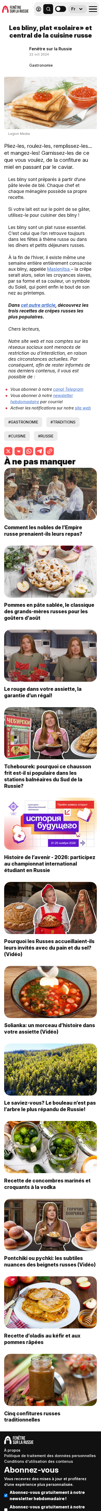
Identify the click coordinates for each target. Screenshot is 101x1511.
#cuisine (17, 436)
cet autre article (38, 305)
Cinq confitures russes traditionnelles (32, 1416)
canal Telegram (68, 389)
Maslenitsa (59, 269)
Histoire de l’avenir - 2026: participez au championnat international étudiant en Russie (49, 863)
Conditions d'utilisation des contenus (38, 1461)
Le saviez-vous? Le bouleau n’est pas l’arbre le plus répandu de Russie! (50, 1106)
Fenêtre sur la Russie (50, 48)
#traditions (63, 422)
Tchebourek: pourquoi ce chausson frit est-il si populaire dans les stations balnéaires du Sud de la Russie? (47, 776)
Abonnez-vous (31, 1469)
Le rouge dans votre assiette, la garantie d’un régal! (43, 692)
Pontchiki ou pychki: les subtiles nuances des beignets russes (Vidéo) (50, 1261)
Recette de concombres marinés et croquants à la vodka (47, 1184)
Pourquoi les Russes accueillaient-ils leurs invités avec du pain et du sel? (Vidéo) (49, 947)
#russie (45, 436)
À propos (12, 1450)
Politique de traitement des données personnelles (50, 1455)
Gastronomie (41, 65)
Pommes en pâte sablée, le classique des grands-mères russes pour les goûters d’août (49, 611)
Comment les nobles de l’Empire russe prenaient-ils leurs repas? (43, 530)
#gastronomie (23, 422)
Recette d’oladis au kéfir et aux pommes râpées (42, 1339)
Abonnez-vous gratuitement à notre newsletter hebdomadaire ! (47, 1495)
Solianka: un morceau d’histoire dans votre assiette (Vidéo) (49, 1028)
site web (83, 407)
